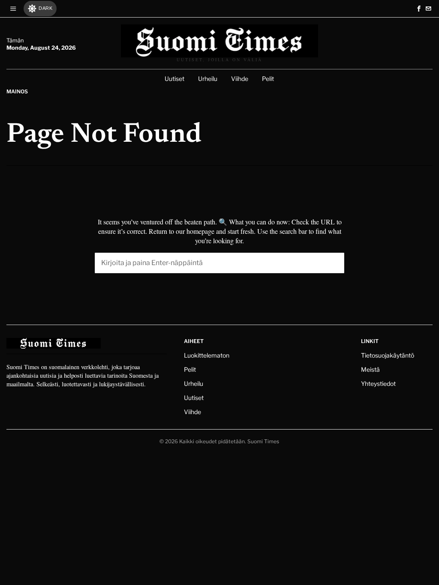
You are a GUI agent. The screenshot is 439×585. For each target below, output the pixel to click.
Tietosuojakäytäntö (387, 355)
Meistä (370, 369)
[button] (334, 263)
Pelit (190, 369)
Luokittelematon (206, 355)
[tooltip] (419, 8)
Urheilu (193, 383)
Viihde (192, 411)
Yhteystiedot (378, 383)
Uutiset (194, 397)
